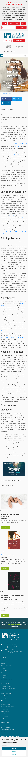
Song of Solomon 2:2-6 (21, 143)
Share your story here (13, 624)
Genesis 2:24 (17, 155)
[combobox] (13, 55)
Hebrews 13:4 (4, 222)
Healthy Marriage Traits (7, 93)
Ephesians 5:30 (5, 330)
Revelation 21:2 (7, 234)
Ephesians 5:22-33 (21, 232)
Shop (2, 700)
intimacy (17, 146)
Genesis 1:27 (12, 216)
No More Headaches (8, 555)
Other (21, 27)
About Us (3, 657)
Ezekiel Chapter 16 (11, 232)
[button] (1, 55)
